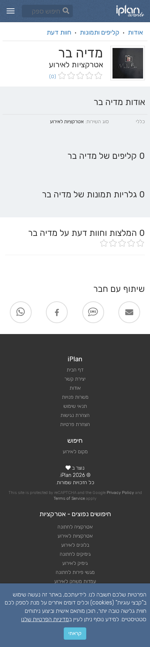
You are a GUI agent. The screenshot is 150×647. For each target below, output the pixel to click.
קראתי (75, 633)
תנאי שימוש (75, 406)
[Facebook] (57, 312)
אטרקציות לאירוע (75, 536)
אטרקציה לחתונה (75, 527)
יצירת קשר (75, 379)
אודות (135, 32)
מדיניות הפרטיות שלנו (45, 619)
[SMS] (93, 312)
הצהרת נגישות (75, 415)
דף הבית (75, 370)
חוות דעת (59, 32)
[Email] (129, 312)
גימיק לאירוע (75, 563)
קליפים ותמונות (99, 32)
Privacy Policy (120, 492)
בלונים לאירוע (75, 545)
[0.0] (79, 76)
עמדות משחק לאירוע (75, 581)
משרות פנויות (75, 397)
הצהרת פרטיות (75, 424)
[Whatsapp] (21, 312)
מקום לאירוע (75, 452)
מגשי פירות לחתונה (75, 572)
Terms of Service (69, 498)
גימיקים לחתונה (75, 554)
